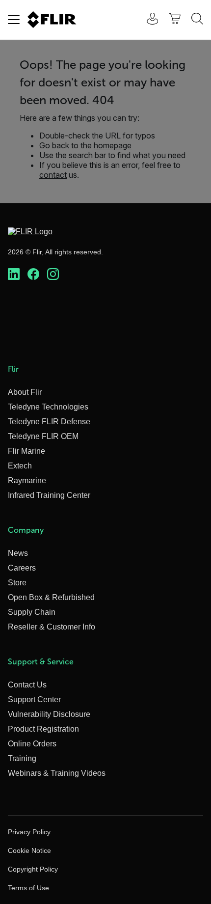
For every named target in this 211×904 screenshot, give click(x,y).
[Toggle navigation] (14, 19)
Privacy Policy (29, 832)
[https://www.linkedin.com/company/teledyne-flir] (14, 274)
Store (17, 582)
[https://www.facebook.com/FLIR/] (33, 274)
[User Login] (147, 19)
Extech (20, 466)
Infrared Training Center (49, 495)
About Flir (25, 392)
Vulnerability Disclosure (49, 714)
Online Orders (32, 744)
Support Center (34, 699)
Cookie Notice (29, 850)
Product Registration (43, 729)
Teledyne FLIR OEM (43, 436)
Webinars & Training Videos (57, 773)
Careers (22, 568)
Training (22, 758)
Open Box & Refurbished (51, 597)
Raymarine (27, 480)
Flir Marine (26, 451)
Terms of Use (28, 888)
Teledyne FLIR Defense (49, 421)
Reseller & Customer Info (51, 627)
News (18, 553)
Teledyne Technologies (48, 407)
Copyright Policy (33, 869)
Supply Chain (31, 612)
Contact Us (27, 685)
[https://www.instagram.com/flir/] (53, 274)
